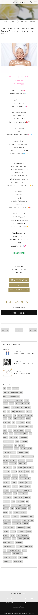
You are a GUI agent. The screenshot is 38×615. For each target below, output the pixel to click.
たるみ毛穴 (28, 482)
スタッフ (12, 403)
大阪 (13, 411)
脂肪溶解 (24, 508)
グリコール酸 (6, 471)
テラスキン (16, 418)
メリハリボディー (7, 497)
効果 (4, 411)
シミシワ (21, 471)
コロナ (11, 433)
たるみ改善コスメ (17, 523)
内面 (30, 433)
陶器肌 (4, 430)
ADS (20, 557)
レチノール (14, 471)
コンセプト (15, 388)
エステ (9, 388)
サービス (27, 400)
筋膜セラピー (6, 505)
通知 (26, 475)
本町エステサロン (20, 411)
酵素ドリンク (21, 415)
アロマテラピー (6, 538)
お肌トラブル (15, 478)
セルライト (21, 445)
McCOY (30, 448)
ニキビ (4, 418)
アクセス (18, 403)
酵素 (15, 415)
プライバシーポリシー (17, 407)
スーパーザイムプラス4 (23, 452)
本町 (4, 388)
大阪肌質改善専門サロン (8, 546)
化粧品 (31, 516)
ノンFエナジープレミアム (28, 456)
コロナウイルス (18, 433)
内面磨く (5, 437)
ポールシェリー (21, 531)
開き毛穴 (22, 486)
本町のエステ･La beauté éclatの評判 (11, 396)
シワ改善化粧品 (20, 527)
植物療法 (29, 531)
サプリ (10, 418)
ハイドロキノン (6, 475)
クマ (4, 426)
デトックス (23, 448)
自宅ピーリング (27, 490)
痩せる (21, 430)
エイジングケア (24, 516)
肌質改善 (28, 418)
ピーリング (5, 490)
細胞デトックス (22, 463)
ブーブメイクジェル (18, 497)
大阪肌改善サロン (7, 561)
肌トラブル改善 (6, 422)
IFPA (4, 550)
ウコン (21, 475)
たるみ (22, 422)
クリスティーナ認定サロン (18, 505)
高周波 (12, 508)
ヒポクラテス (25, 535)
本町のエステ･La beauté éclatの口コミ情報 (12, 392)
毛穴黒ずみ (21, 482)
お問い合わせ (6, 407)
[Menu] (35, 2)
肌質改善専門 (19, 542)
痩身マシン (5, 508)
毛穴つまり (14, 482)
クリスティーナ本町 (23, 426)
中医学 (18, 535)
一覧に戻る (18, 330)
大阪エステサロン (7, 415)
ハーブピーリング (7, 467)
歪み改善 (16, 430)
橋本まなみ (27, 497)
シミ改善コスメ (6, 520)
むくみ (22, 501)
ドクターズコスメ (17, 520)
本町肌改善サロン (18, 561)
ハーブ (15, 493)
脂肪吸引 (5, 512)
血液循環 (20, 538)
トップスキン (24, 441)
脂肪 (29, 508)
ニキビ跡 (27, 471)
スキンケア (15, 486)
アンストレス (30, 460)
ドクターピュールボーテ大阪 (10, 557)
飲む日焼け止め (15, 516)
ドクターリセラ (6, 553)
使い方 (22, 418)
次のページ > (33, 330)
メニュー (5, 403)
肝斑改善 (25, 557)
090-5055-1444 (20, 312)
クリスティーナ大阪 (12, 426)
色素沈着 (28, 422)
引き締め (5, 433)
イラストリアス (13, 463)
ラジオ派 (18, 508)
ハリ (18, 501)
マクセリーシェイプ (15, 456)
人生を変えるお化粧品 (28, 520)
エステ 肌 (13, 531)
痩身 (16, 445)
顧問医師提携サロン (17, 553)
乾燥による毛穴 (6, 486)
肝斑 (19, 550)
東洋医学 (13, 535)
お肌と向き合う (23, 437)
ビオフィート (21, 460)
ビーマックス (6, 516)
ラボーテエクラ (25, 403)
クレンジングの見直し (25, 478)
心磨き (17, 441)
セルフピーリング (7, 493)
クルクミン (15, 475)
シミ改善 (28, 527)
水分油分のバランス (28, 467)
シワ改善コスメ (6, 523)
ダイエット (27, 430)
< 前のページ (5, 330)
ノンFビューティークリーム (9, 460)
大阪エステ (28, 411)
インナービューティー (8, 441)
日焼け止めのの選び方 (8, 542)
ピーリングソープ (23, 493)
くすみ (10, 430)
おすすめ (17, 448)
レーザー (24, 550)
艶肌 (31, 426)
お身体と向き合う (14, 437)
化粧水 (25, 433)
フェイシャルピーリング (16, 490)
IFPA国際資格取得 (12, 550)
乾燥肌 (13, 501)
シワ (18, 422)
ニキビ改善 (5, 531)
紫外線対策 (26, 538)
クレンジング (6, 478)
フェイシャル (27, 407)
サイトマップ (28, 602)
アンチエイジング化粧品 (8, 527)
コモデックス (6, 501)
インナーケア (29, 415)
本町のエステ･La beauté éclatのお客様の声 (12, 400)
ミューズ (5, 463)
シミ (14, 422)
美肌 (11, 512)
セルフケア (5, 456)
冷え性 (14, 538)
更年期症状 (5, 535)
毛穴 (9, 411)
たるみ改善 (25, 523)
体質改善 (28, 505)
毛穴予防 (28, 486)
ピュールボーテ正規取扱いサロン (24, 546)
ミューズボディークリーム (9, 452)
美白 (32, 471)
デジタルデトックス (7, 448)
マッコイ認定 (23, 512)
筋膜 (27, 501)
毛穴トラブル (6, 482)
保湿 (15, 467)
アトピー (20, 467)
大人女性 (16, 512)
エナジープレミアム (7, 445)
